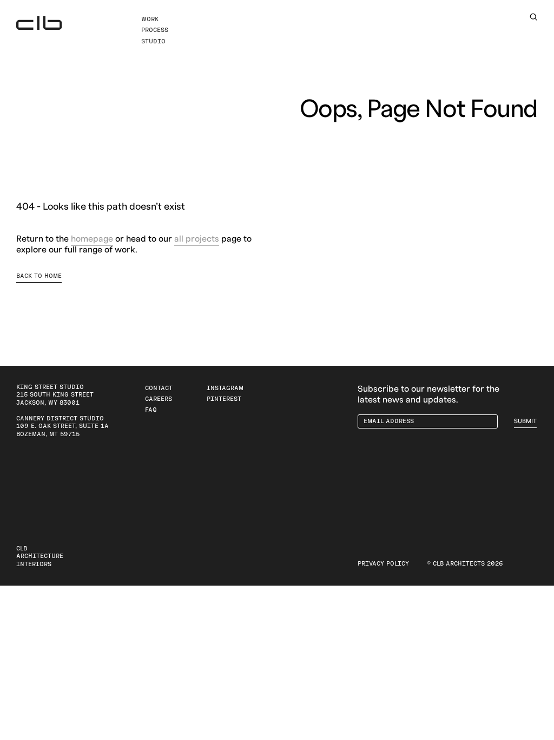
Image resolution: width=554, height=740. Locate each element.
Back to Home (39, 276)
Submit (525, 421)
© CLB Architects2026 (465, 564)
